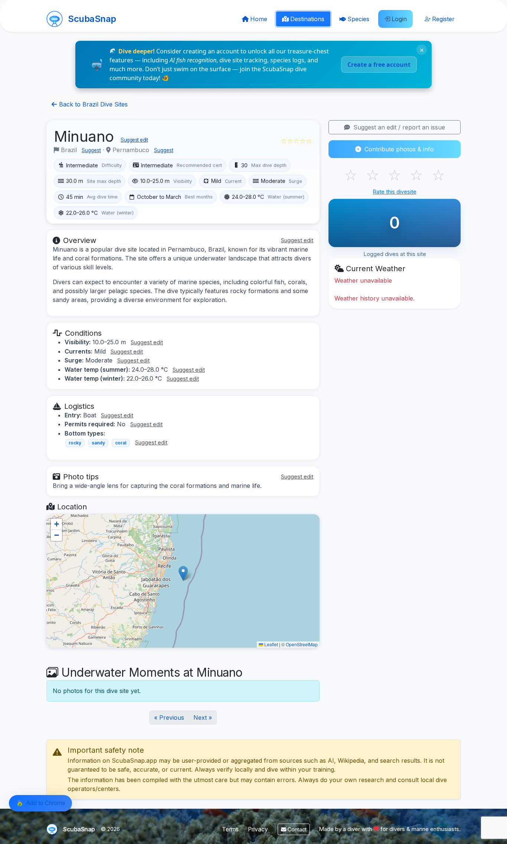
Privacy (258, 829)
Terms (230, 829)
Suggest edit (134, 140)
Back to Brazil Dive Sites (92, 104)
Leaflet (270, 644)
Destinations (307, 19)
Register (443, 19)
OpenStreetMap (302, 644)
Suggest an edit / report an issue (398, 127)
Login (399, 19)
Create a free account (378, 64)
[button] (183, 573)
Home (258, 19)
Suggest (91, 150)
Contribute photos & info (398, 149)
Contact (296, 829)
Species (358, 19)
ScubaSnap (92, 18)
